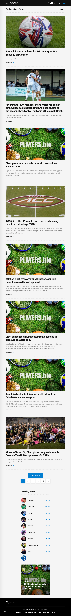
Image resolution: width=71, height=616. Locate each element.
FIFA (29, 551)
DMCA (54, 613)
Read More (9, 62)
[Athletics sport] (23, 519)
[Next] (48, 481)
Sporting (31, 506)
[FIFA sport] (23, 551)
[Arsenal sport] (23, 526)
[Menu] (7, 3)
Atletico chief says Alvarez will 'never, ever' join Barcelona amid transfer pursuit (31, 280)
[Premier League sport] (23, 545)
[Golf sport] (23, 558)
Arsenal (31, 526)
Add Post (18, 613)
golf (29, 558)
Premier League (33, 545)
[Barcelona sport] (23, 532)
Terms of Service (30, 613)
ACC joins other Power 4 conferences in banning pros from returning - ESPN (32, 223)
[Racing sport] (23, 513)
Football (31, 500)
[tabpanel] (35, 580)
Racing (30, 513)
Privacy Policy (44, 613)
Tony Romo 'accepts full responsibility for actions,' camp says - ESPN (35, 586)
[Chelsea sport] (23, 538)
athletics (31, 519)
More (62, 9)
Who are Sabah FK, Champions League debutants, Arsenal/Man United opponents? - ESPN (33, 454)
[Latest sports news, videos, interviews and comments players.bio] (14, 2)
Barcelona (31, 532)
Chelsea (30, 538)
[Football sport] (23, 500)
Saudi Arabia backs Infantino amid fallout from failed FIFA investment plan (31, 396)
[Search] (59, 3)
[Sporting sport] (23, 506)
